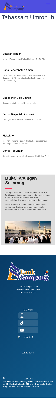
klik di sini (35, 387)
